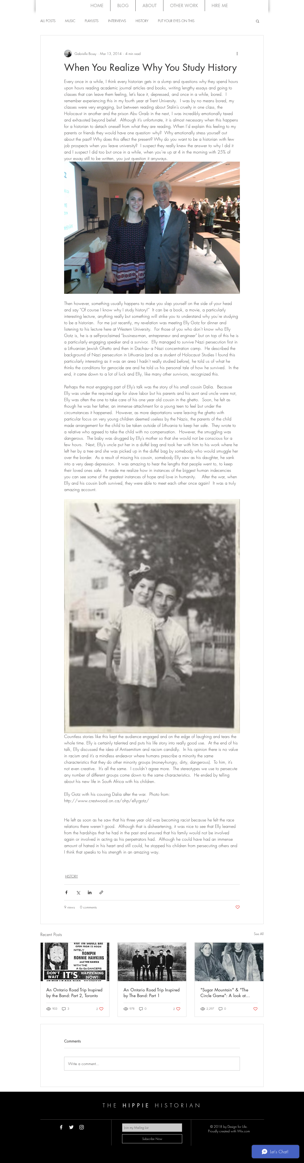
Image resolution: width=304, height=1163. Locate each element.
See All (259, 933)
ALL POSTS (48, 21)
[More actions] (237, 53)
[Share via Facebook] (66, 892)
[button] (257, 21)
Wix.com (243, 1131)
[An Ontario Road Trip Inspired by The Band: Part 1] (152, 962)
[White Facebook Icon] (61, 1127)
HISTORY (142, 21)
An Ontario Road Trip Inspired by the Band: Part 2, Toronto (74, 992)
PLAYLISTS (92, 21)
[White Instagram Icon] (82, 1127)
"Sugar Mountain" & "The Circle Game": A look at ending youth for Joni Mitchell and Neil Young (228, 992)
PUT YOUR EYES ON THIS (176, 21)
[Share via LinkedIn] (89, 892)
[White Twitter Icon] (71, 1127)
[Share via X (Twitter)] (78, 892)
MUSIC (70, 21)
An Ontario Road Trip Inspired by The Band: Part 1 (152, 992)
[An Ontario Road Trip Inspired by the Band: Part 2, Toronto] (75, 962)
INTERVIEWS (117, 21)
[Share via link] (101, 892)
